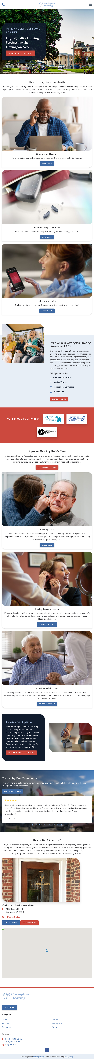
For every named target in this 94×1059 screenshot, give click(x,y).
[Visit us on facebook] (47, 1050)
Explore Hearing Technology (21, 753)
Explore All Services (47, 467)
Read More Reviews (12, 791)
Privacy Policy (68, 1057)
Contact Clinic (11, 923)
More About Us (59, 399)
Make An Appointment (21, 53)
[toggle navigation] (90, 4)
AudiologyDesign (38, 1057)
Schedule (9, 1007)
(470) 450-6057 (11, 1044)
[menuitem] (22, 1019)
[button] (33, 825)
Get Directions (29, 923)
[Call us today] (3, 4)
